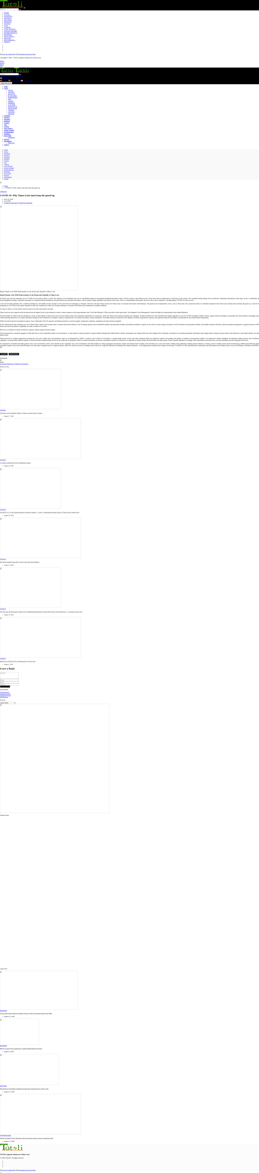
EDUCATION (9, 36)
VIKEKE (11, 110)
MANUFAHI (12, 108)
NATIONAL (8, 16)
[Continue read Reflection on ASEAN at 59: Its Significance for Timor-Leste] (40, 657)
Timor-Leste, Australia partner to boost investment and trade (23, 915)
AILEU (10, 90)
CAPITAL (7, 27)
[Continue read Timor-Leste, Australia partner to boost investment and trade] (11, 909)
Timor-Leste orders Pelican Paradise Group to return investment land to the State (26, 1013)
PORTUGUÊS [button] (15, 81)
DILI (9, 99)
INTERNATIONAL (10, 33)
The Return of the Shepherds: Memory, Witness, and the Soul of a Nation (21, 413)
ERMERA (11, 103)
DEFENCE (8, 22)
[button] (2, 61)
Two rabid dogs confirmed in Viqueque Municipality (20, 939)
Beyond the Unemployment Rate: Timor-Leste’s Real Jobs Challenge (19, 562)
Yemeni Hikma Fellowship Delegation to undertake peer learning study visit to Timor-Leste (33, 865)
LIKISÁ (10, 101)
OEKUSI (11, 114)
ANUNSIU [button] (3, 76)
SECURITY (8, 20)
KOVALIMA (12, 96)
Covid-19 (3, 354)
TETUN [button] (5, 81)
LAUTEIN (11, 105)
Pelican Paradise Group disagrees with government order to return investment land (26, 1138)
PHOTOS (11, 143)
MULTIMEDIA (9, 40)
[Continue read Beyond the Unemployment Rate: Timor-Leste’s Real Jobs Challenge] (40, 557)
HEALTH (7, 38)
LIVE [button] (21, 76)
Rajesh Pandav (14, 354)
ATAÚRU (11, 112)
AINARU (11, 92)
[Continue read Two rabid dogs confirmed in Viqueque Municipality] (11, 934)
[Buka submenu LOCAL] (10, 15)
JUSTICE (7, 24)
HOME (6, 13)
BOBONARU (13, 97)
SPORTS (7, 42)
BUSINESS (8, 35)
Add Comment (5, 686)
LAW (6, 25)
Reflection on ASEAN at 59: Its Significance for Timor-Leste (17, 661)
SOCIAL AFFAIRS (10, 31)
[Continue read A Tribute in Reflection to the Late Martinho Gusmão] (40, 458)
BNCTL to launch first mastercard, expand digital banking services (21, 1048)
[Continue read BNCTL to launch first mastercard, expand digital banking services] (19, 1044)
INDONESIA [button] (27, 81)
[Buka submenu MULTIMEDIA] (15, 40)
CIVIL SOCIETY (10, 29)
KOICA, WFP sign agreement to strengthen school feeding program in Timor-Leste (30, 964)
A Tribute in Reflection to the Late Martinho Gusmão (15, 463)
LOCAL (7, 15)
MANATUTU (12, 107)
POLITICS (7, 18)
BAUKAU (11, 94)
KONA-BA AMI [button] (13, 76)
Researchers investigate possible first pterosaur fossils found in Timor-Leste (24, 1089)
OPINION (11, 137)
